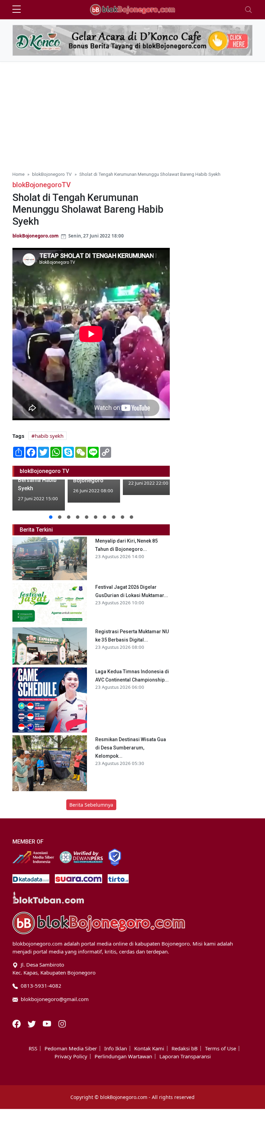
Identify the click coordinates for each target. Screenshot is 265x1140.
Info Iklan (115, 1048)
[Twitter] (32, 1023)
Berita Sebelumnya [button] (91, 804)
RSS (33, 1048)
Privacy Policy (71, 1056)
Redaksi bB (184, 1048)
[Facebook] (17, 1023)
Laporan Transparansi (185, 1056)
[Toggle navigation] (248, 9)
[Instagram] (62, 1023)
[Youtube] (47, 1023)
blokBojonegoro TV (52, 174)
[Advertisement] (132, 113)
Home (18, 174)
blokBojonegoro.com (35, 236)
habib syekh (49, 435)
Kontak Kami (149, 1048)
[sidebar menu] (16, 9)
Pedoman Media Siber (71, 1048)
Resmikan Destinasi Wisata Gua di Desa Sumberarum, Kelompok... (130, 748)
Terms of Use (220, 1048)
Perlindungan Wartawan (123, 1056)
